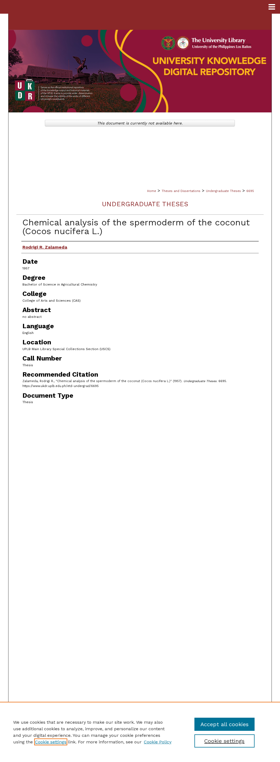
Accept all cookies (224, 724)
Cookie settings (50, 741)
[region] (140, 732)
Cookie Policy (157, 741)
